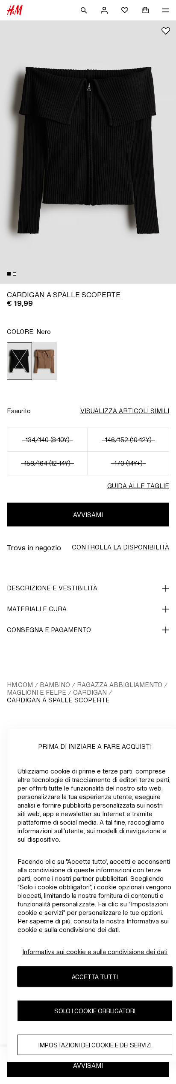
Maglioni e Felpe (36, 692)
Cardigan (90, 692)
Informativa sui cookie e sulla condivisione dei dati (94, 951)
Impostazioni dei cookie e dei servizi (95, 1045)
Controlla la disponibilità (120, 547)
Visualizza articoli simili (124, 410)
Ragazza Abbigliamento (119, 684)
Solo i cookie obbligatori (94, 1011)
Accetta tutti (95, 976)
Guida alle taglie (138, 485)
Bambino (55, 684)
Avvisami (88, 514)
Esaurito (19, 410)
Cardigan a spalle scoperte (58, 700)
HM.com (20, 684)
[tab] (9, 274)
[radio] (19, 361)
